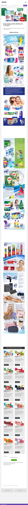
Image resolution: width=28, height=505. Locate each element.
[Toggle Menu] (25, 2)
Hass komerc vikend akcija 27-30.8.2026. (19, 408)
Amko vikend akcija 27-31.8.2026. (18, 427)
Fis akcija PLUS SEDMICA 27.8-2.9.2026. (19, 391)
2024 (8, 485)
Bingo (14, 485)
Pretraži (25, 5)
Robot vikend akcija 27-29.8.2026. (7, 408)
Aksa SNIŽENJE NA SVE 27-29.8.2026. (19, 444)
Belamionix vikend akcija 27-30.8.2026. (8, 427)
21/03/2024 (4, 485)
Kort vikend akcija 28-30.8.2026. (18, 356)
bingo (16, 485)
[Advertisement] (14, 132)
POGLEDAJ (6, 435)
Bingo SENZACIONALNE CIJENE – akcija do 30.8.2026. (7, 391)
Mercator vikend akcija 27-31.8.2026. (19, 373)
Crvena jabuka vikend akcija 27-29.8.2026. (8, 373)
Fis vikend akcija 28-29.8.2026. (7, 356)
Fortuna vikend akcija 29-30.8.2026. (8, 444)
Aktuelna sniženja (11, 485)
